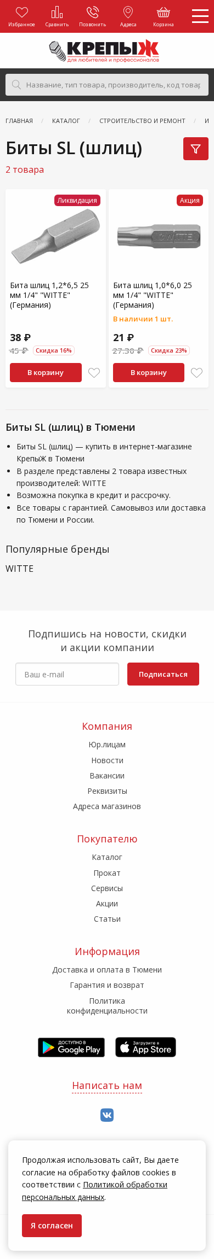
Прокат (107, 873)
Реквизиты (107, 791)
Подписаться (163, 674)
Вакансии (107, 775)
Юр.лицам (107, 744)
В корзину (45, 372)
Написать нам (107, 1085)
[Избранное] (94, 373)
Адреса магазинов (107, 806)
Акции (107, 903)
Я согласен (52, 1225)
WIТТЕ (19, 569)
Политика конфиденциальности (107, 1006)
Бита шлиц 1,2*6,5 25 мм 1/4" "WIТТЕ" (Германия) (49, 295)
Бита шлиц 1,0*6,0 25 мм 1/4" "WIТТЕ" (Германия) (152, 295)
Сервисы (107, 888)
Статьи (107, 918)
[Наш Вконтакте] (107, 1115)
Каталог (107, 857)
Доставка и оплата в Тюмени (107, 969)
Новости (107, 760)
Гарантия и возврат (107, 985)
